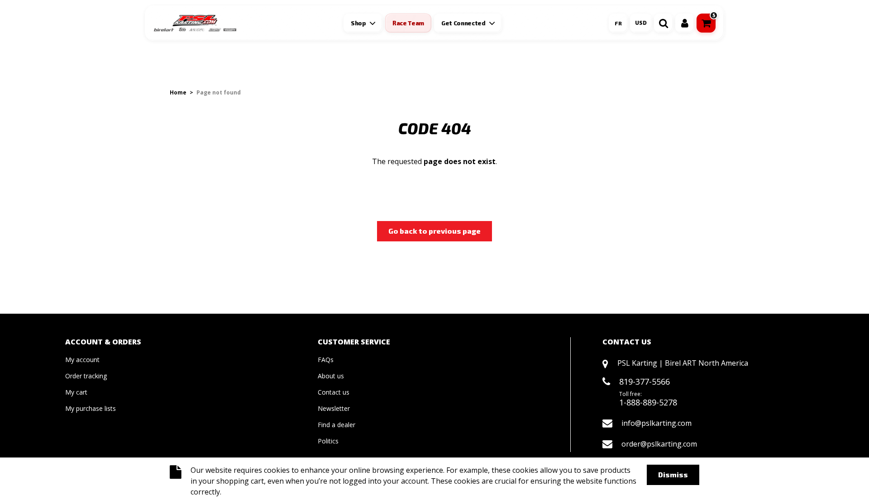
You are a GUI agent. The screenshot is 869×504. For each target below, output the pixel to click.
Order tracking (86, 376)
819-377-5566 (644, 381)
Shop (358, 23)
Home (178, 92)
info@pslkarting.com (656, 423)
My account (82, 359)
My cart (76, 392)
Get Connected (463, 23)
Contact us (333, 392)
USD (641, 23)
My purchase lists (90, 408)
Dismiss (673, 474)
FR (618, 23)
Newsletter (334, 408)
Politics (328, 441)
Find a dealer (336, 424)
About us (331, 376)
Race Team (408, 23)
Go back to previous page (434, 230)
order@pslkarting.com (659, 444)
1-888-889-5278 (648, 402)
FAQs (326, 359)
